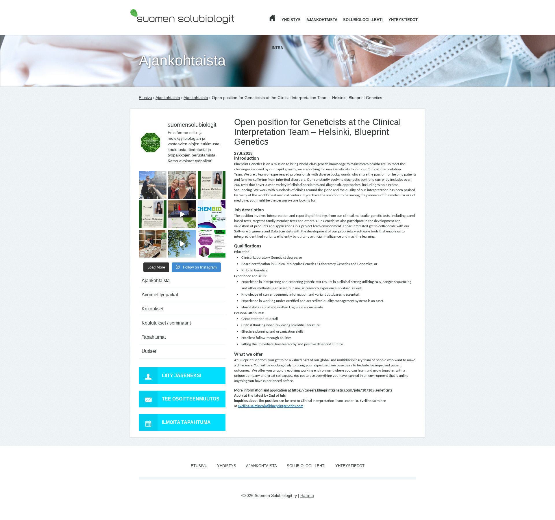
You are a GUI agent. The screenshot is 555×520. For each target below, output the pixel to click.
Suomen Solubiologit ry (151, 27)
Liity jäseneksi (181, 375)
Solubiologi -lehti (363, 20)
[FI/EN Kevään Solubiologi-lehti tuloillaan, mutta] (182, 185)
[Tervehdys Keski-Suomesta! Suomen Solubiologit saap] (152, 244)
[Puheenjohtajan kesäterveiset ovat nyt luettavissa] (152, 214)
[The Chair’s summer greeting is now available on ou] (211, 185)
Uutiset (149, 351)
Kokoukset (152, 308)
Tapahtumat (154, 337)
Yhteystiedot (403, 20)
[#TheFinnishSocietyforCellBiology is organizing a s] (211, 244)
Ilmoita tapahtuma (186, 422)
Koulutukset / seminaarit (166, 322)
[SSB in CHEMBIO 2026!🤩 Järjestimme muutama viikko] (182, 214)
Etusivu (145, 97)
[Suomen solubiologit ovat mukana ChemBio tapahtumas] (211, 214)
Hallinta (307, 495)
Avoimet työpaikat (160, 294)
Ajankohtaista (321, 20)
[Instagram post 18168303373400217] (182, 244)
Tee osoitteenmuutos (190, 398)
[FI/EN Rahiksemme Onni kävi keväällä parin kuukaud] (152, 185)
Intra (277, 48)
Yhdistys (291, 20)
